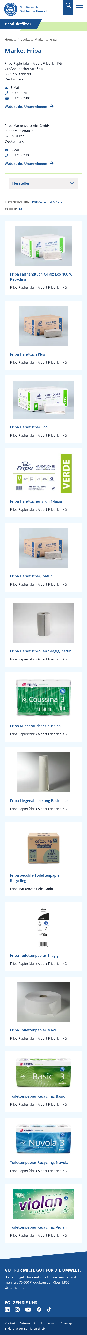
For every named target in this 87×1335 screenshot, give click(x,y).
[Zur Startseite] (31, 9)
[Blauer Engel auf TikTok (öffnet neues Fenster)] (49, 1309)
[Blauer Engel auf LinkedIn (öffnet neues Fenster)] (7, 1309)
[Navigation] (79, 5)
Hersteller (21, 183)
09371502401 (21, 98)
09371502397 (21, 155)
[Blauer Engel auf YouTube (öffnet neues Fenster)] (28, 1309)
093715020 (19, 93)
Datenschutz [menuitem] (28, 1323)
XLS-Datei (56, 202)
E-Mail (15, 87)
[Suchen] (68, 5)
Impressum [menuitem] (48, 1323)
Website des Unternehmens (26, 106)
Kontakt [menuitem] (10, 1323)
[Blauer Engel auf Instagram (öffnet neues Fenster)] (17, 1309)
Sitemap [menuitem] (66, 1323)
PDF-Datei (39, 202)
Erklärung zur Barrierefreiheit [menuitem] (25, 1328)
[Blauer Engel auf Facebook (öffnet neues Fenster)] (39, 1309)
